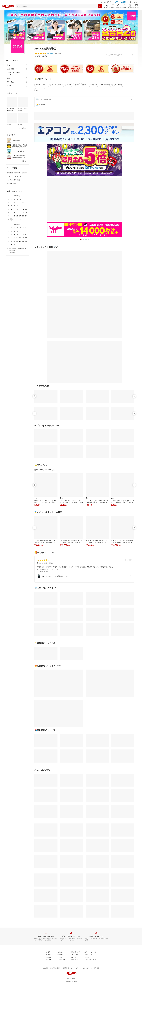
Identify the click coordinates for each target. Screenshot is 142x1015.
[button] (135, 2)
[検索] (100, 6)
